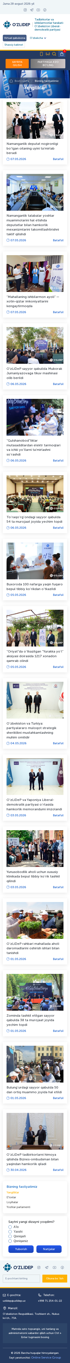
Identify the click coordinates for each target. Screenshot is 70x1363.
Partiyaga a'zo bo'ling (48, 63)
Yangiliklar (13, 1192)
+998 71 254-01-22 (50, 1300)
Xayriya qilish (17, 63)
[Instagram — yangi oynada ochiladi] (25, 10)
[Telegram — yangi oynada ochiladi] (32, 10)
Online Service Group (46, 1357)
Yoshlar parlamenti (18, 1207)
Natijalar (49, 1249)
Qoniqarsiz (21, 1241)
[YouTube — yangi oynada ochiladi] (38, 10)
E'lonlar (11, 1197)
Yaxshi (18, 1231)
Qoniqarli (20, 1236)
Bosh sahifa (22, 81)
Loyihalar (12, 1202)
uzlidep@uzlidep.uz (14, 1300)
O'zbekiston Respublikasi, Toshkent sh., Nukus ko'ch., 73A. (31, 1316)
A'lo (16, 1226)
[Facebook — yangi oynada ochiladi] (45, 10)
